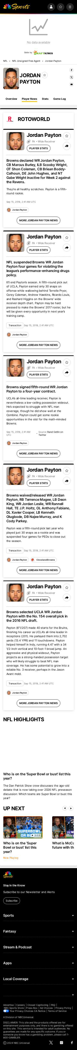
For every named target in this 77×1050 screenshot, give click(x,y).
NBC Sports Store (14, 1007)
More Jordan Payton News (38, 220)
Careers (20, 1004)
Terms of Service (57, 1010)
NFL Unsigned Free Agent (26, 60)
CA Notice (39, 1010)
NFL (5, 60)
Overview (11, 98)
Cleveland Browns (45, 559)
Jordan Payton (53, 60)
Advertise (8, 1004)
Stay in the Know (14, 885)
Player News (29, 98)
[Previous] (64, 808)
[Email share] (71, 84)
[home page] (16, 7)
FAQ (53, 1004)
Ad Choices (46, 1007)
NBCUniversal (26, 1017)
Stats (45, 98)
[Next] (71, 808)
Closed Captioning (37, 1004)
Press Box (31, 1007)
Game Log (59, 98)
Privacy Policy (63, 1007)
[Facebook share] (71, 70)
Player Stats (38, 148)
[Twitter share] (71, 77)
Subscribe (12, 900)
